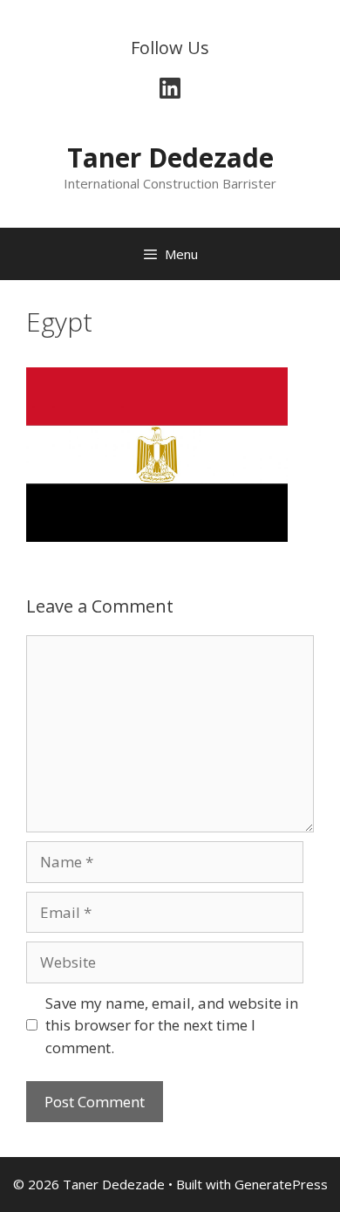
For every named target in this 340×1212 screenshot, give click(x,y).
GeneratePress (281, 1184)
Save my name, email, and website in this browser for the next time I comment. (171, 1025)
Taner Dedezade (170, 157)
